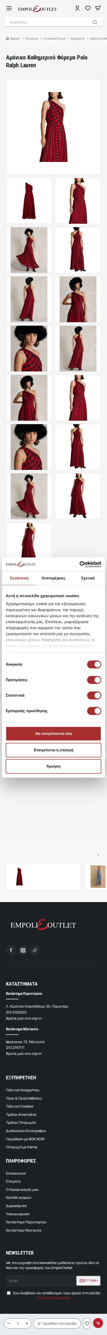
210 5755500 (16, 1012)
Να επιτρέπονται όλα (53, 733)
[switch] (93, 680)
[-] (8, 1323)
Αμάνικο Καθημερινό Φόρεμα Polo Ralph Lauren (55, 870)
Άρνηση (53, 766)
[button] (95, 22)
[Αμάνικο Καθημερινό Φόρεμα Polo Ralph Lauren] (19, 876)
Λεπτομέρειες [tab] (53, 578)
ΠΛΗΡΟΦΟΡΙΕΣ (21, 1161)
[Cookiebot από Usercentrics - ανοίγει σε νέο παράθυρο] (79, 564)
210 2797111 (15, 1047)
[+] (27, 1323)
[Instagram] (23, 950)
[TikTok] (35, 950)
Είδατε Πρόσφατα (19, 853)
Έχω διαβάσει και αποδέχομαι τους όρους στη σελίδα (56, 1295)
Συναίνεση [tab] (19, 578)
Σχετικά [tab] (88, 578)
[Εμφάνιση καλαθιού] (98, 8)
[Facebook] (11, 950)
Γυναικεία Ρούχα (54, 38)
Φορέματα (78, 38)
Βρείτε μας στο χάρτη (24, 1018)
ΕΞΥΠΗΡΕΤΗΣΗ (21, 1078)
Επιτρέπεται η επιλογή (53, 750)
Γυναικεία (31, 38)
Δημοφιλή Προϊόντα (53, 853)
